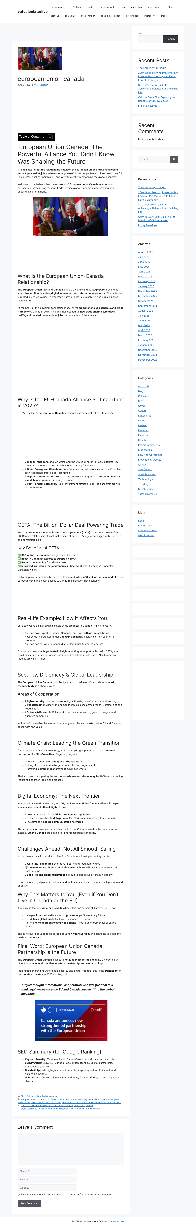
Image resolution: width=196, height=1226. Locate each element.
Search (142, 33)
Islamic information (110, 15)
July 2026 (144, 257)
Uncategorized (106, 7)
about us (55, 15)
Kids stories (132, 15)
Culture (142, 410)
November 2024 (147, 354)
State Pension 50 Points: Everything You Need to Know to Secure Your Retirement (60, 1108)
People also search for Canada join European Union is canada (91, 1102)
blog (170, 7)
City (140, 401)
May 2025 (144, 325)
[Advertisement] (71, 32)
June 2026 (144, 261)
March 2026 (145, 276)
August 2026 (145, 252)
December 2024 (147, 349)
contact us (136, 7)
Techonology (145, 479)
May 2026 (144, 266)
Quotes (147, 15)
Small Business (147, 474)
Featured (143, 430)
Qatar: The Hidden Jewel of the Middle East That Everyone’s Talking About (57, 1105)
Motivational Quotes (149, 459)
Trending (143, 484)
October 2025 (146, 301)
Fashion (77, 7)
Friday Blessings (147, 105)
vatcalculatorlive (33, 11)
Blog (23, 1096)
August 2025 (145, 310)
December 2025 (147, 291)
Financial (143, 435)
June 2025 (144, 320)
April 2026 (144, 271)
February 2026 (146, 281)
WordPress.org (146, 535)
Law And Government (47, 1096)
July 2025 (143, 315)
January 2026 (146, 286)
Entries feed (145, 525)
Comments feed (147, 530)
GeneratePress (116, 1221)
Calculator (31, 1096)
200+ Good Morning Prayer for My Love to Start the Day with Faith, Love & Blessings (158, 76)
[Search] (174, 159)
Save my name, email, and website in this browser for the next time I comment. (66, 1194)
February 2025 (146, 340)
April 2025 (144, 330)
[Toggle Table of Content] (48, 136)
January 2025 (146, 345)
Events (142, 420)
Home (123, 7)
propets (165, 15)
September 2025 (148, 305)
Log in (141, 520)
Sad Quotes (145, 469)
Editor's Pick (145, 415)
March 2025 (145, 335)
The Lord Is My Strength (152, 67)
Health (90, 7)
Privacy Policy (88, 15)
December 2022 (147, 359)
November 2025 (147, 296)
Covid (141, 405)
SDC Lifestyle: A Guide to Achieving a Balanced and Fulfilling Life (158, 89)
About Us (143, 386)
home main (153, 7)
